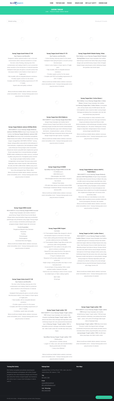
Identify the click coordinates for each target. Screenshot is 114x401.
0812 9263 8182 (46, 390)
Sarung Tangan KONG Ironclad (22, 208)
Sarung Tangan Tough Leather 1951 (57, 310)
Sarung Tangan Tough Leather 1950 (91, 307)
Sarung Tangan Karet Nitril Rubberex (57, 117)
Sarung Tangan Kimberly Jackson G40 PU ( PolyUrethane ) (91, 171)
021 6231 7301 (46, 377)
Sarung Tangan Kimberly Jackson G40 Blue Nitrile (22, 127)
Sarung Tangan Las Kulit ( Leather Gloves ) (91, 233)
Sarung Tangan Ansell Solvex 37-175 (57, 53)
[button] (104, 397)
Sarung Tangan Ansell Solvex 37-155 (22, 53)
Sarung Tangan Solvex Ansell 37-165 (22, 279)
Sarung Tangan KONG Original (57, 228)
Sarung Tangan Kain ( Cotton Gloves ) (91, 98)
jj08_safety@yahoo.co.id (48, 385)
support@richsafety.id (48, 383)
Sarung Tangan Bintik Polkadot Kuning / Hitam (91, 53)
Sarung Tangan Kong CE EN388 (57, 167)
